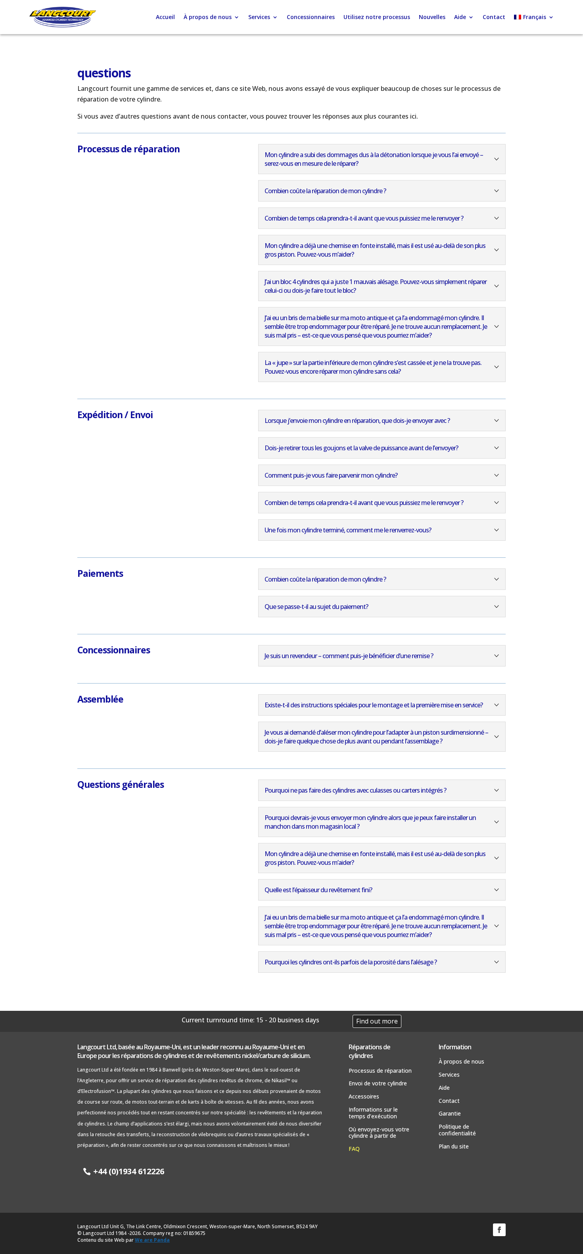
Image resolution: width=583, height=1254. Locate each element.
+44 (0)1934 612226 (128, 1171)
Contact (494, 17)
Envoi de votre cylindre (378, 1083)
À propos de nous (208, 17)
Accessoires (364, 1096)
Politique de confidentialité (457, 1130)
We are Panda (152, 1240)
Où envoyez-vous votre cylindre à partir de (379, 1133)
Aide (460, 17)
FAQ (354, 1149)
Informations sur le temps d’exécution (373, 1113)
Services (259, 17)
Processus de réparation (380, 1071)
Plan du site (454, 1146)
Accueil (165, 17)
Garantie (450, 1113)
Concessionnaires (311, 17)
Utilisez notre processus (376, 17)
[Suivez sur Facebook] (499, 1229)
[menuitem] (534, 17)
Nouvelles (432, 17)
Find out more (377, 1021)
